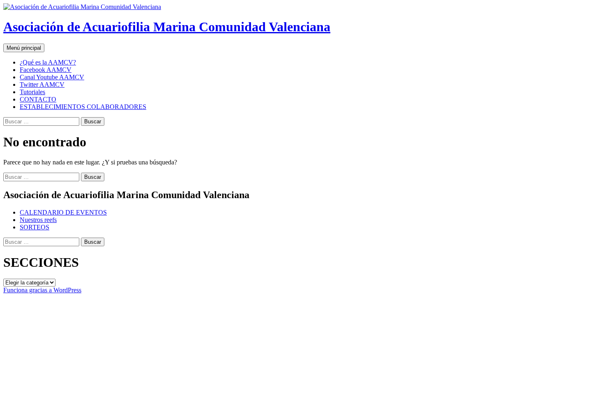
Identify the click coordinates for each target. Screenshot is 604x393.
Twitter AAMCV (42, 84)
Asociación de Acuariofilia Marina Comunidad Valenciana (166, 26)
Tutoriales (32, 91)
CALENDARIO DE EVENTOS (63, 212)
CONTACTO (38, 99)
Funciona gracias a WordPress (42, 290)
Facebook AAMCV (45, 69)
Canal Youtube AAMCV (52, 77)
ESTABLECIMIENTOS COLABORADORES (83, 106)
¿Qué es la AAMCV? (48, 62)
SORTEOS (34, 227)
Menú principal (24, 48)
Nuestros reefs (38, 219)
